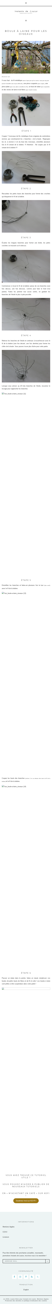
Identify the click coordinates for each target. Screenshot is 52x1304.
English (26, 1290)
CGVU (5, 1232)
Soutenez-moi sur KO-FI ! (26, 1201)
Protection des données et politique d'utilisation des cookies (26, 1300)
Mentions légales (9, 1227)
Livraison (6, 1237)
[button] (26, 3)
